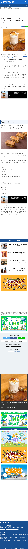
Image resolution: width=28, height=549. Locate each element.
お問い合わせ (20, 527)
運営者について (3, 527)
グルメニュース (10, 351)
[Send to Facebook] (23, 26)
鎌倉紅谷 (18, 351)
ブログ (3, 5)
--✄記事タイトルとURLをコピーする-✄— (7, 27)
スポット (25, 5)
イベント (19, 5)
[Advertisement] (14, 12)
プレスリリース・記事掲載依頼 (12, 529)
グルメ (14, 5)
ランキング (8, 5)
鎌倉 (15, 351)
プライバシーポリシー (12, 527)
